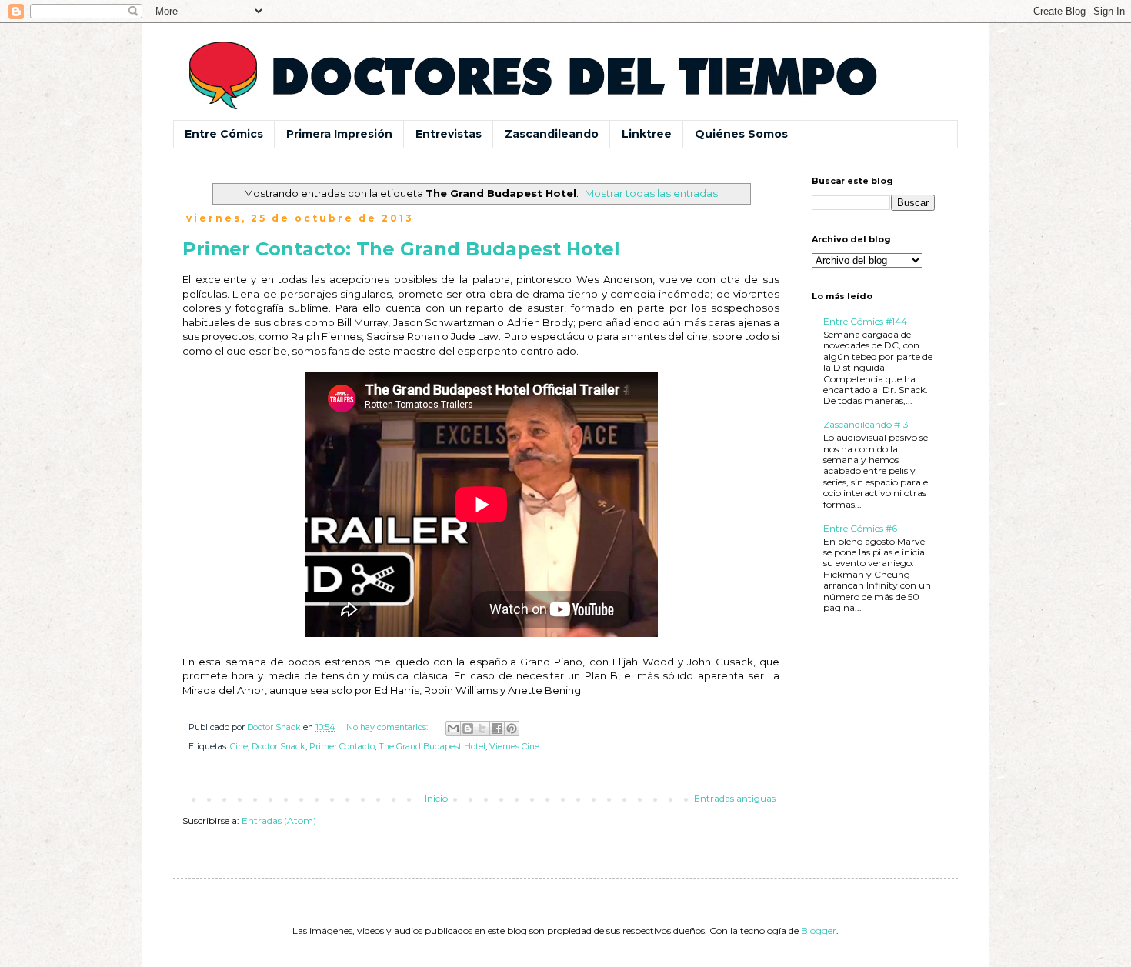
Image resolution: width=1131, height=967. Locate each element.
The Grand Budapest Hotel (432, 747)
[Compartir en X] (482, 728)
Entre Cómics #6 (860, 528)
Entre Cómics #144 (865, 321)
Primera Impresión (339, 134)
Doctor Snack (278, 747)
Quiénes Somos (741, 134)
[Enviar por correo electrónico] (453, 728)
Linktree (647, 134)
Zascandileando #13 (866, 424)
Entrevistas (448, 134)
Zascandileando (552, 134)
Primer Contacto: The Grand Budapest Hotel (401, 249)
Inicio (436, 798)
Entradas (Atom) (279, 820)
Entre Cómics (224, 134)
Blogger (818, 930)
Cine (239, 747)
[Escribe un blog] (467, 728)
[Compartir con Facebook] (497, 728)
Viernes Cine (514, 747)
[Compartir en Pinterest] (511, 728)
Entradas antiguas (735, 798)
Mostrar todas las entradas (651, 193)
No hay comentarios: (388, 727)
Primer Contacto (342, 747)
